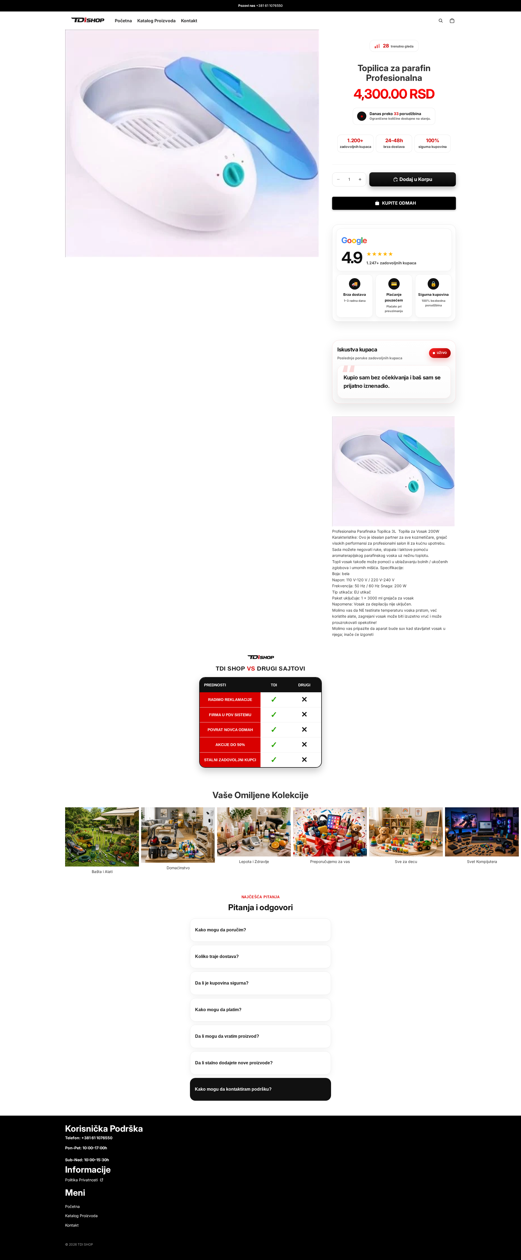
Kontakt (72, 1225)
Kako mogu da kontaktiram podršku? (233, 1089)
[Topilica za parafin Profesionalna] (393, 471)
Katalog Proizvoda (81, 1215)
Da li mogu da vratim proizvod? (227, 1036)
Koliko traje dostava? (217, 956)
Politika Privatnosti (82, 1180)
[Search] (441, 21)
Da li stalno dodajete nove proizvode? (234, 1063)
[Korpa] (452, 21)
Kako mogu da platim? (218, 1009)
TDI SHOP (85, 1244)
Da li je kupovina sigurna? (222, 983)
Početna (72, 1206)
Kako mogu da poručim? (220, 930)
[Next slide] (450, 841)
